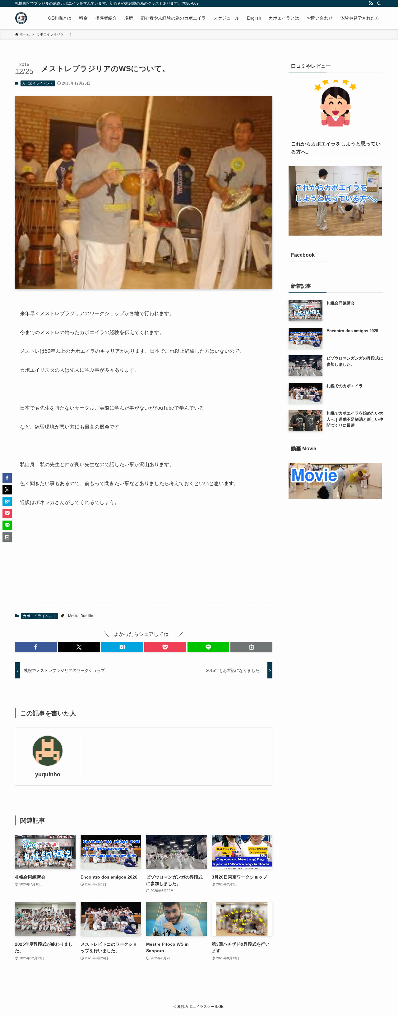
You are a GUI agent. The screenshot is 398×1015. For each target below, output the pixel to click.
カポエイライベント (37, 83)
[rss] (371, 3)
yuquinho (47, 774)
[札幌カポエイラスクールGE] (21, 18)
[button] (36, 647)
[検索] (379, 3)
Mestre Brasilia (80, 616)
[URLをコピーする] (251, 647)
